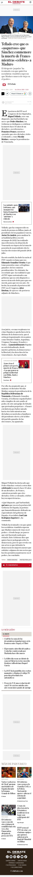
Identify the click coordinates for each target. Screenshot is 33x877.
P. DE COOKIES (22, 865)
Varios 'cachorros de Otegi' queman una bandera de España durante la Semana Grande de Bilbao (8, 788)
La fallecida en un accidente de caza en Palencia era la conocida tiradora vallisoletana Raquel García (17, 662)
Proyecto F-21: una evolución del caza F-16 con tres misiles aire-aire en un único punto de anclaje (17, 685)
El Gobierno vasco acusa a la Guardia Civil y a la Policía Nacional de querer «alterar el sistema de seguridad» (24, 790)
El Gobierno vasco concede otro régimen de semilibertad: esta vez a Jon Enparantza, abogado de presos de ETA (8, 828)
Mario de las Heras (7, 221)
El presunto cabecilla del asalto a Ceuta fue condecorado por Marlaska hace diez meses (17, 651)
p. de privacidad (11, 865)
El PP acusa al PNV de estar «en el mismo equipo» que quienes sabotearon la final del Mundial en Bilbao (24, 835)
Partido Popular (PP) (26, 560)
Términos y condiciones (16, 863)
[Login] (30, 2)
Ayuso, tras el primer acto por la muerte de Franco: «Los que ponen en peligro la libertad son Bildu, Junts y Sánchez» (10, 370)
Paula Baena (6, 380)
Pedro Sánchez (12, 560)
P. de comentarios (16, 867)
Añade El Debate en (17, 93)
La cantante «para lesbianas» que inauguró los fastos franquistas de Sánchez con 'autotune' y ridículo (10, 212)
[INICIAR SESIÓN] (30, 2)
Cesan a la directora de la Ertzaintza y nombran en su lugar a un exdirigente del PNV (23, 813)
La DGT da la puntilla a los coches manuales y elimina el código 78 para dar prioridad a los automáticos (17, 674)
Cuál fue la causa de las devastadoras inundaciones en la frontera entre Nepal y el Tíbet (17, 641)
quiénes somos (10, 860)
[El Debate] (16, 2)
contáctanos (22, 860)
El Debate (12, 84)
